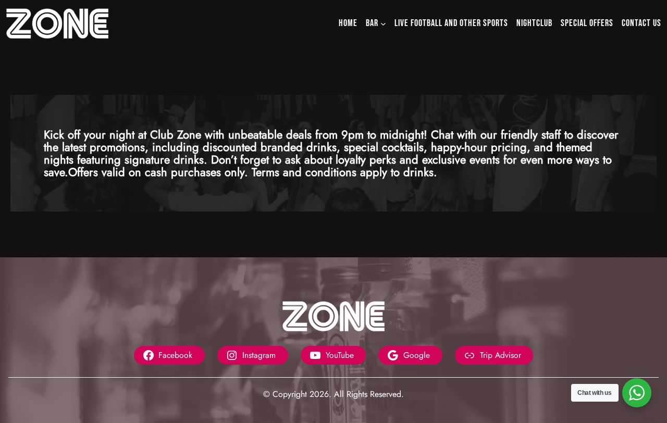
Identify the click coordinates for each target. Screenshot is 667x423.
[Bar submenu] (383, 24)
